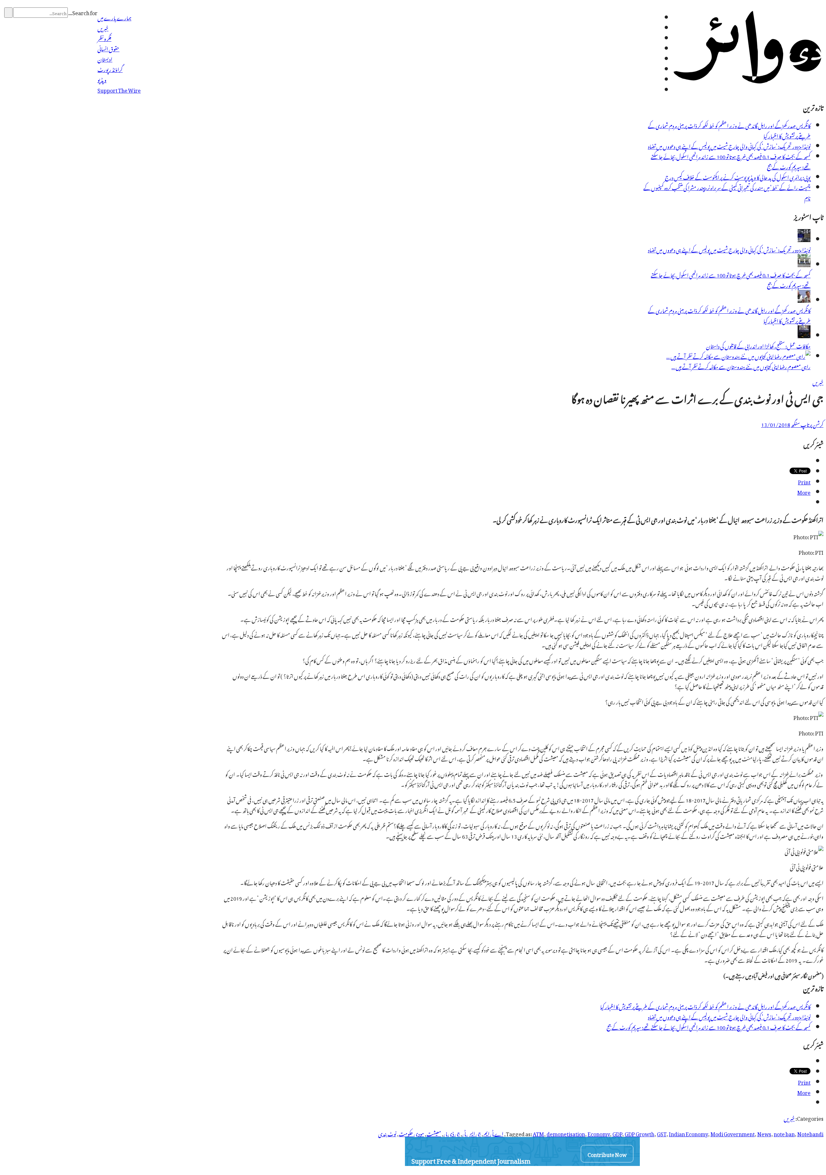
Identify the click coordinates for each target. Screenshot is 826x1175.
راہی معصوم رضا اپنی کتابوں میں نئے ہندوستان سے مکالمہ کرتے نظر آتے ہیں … (741, 366)
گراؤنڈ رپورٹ (110, 68)
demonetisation (566, 1133)
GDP (617, 1133)
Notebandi (810, 1133)
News (764, 1133)
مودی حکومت (411, 1133)
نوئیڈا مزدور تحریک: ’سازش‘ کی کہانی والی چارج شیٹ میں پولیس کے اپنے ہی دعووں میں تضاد (729, 145)
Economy (599, 1133)
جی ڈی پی (452, 1133)
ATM (538, 1133)
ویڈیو (101, 79)
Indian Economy (688, 1133)
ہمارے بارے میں (114, 17)
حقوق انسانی (108, 48)
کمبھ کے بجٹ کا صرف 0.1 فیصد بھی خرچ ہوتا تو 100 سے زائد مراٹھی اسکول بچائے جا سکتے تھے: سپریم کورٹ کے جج (731, 161)
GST (661, 1133)
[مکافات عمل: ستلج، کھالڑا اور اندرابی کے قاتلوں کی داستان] (804, 335)
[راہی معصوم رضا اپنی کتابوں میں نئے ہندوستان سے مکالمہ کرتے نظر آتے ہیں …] (738, 355)
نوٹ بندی (387, 1133)
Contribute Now (607, 1153)
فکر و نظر (104, 37)
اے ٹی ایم (493, 1133)
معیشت (434, 1133)
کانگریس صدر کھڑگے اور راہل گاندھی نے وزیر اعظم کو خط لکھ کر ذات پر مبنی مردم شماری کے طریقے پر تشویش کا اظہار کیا (729, 130)
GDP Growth (639, 1133)
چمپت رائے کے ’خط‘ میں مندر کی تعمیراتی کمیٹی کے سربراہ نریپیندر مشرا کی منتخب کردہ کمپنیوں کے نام (727, 192)
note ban (784, 1133)
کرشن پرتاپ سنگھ (807, 423)
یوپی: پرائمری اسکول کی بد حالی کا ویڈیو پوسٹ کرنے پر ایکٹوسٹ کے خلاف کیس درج (738, 176)
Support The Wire (119, 89)
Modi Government (732, 1133)
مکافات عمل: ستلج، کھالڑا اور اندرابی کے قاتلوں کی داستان (758, 345)
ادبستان (104, 58)
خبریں (102, 27)
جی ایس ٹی (471, 1133)
